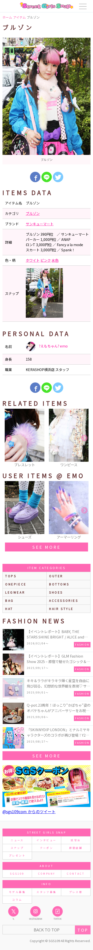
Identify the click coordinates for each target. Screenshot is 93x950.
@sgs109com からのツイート (29, 811)
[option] (46, 101)
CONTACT (76, 873)
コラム (17, 899)
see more (46, 547)
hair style (61, 608)
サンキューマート (40, 223)
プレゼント (17, 855)
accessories (63, 600)
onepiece (16, 584)
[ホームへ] (46, 5)
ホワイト (33, 260)
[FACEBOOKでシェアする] (35, 177)
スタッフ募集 (46, 892)
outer (56, 576)
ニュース (17, 840)
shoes (56, 592)
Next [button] (84, 438)
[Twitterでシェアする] (58, 177)
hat (9, 608)
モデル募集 (17, 892)
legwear (15, 592)
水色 (55, 260)
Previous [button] (8, 438)
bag (9, 600)
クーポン (46, 848)
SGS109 (17, 873)
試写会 (76, 840)
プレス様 (75, 892)
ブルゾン (33, 213)
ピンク (45, 260)
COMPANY (46, 873)
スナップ (17, 848)
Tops (10, 576)
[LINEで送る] (46, 177)
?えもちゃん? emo (53, 346)
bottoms (59, 584)
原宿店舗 (75, 848)
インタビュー (46, 840)
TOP (82, 930)
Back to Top (47, 930)
